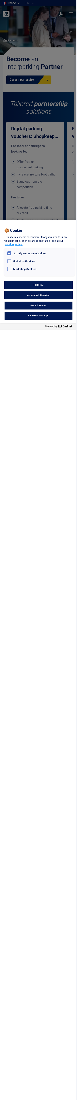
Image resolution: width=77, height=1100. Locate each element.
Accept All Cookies (38, 295)
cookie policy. (14, 244)
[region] (38, 660)
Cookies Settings (38, 315)
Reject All (38, 284)
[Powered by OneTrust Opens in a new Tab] (60, 327)
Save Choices (38, 305)
